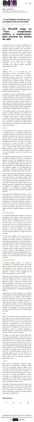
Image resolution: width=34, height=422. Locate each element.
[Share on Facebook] (6, 403)
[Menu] (29, 3)
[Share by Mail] (27, 403)
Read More (21, 420)
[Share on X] (13, 403)
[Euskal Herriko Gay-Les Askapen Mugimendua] (14, 3)
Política (11, 26)
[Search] (25, 3)
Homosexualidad (6, 26)
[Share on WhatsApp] (20, 403)
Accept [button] (15, 420)
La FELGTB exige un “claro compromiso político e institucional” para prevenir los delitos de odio (17, 34)
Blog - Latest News (8, 9)
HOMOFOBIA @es (25, 24)
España (19, 24)
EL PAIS (16, 24)
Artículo (12, 24)
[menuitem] (25, 3)
